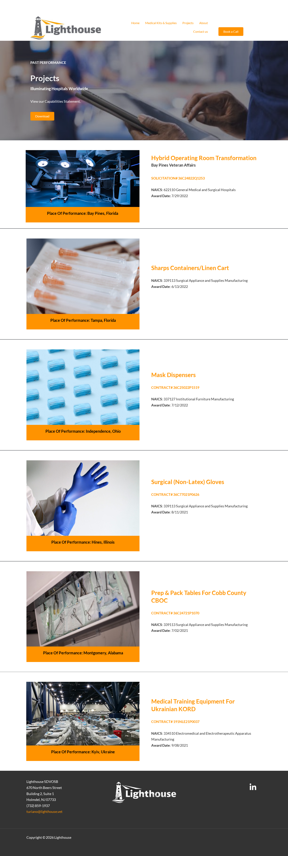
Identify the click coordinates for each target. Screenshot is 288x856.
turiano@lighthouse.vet (44, 811)
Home (135, 23)
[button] (230, 31)
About (203, 23)
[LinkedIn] (253, 787)
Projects (188, 23)
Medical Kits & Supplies (161, 23)
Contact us (200, 31)
